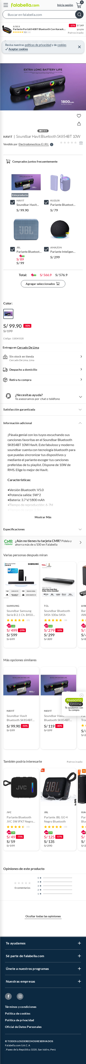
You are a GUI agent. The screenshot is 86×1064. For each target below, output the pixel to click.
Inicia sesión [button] (65, 5)
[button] (43, 15)
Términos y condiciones (20, 1006)
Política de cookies (17, 1013)
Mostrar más (43, 517)
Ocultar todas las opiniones (43, 916)
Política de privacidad (19, 1020)
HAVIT (8, 136)
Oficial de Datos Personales (23, 1027)
